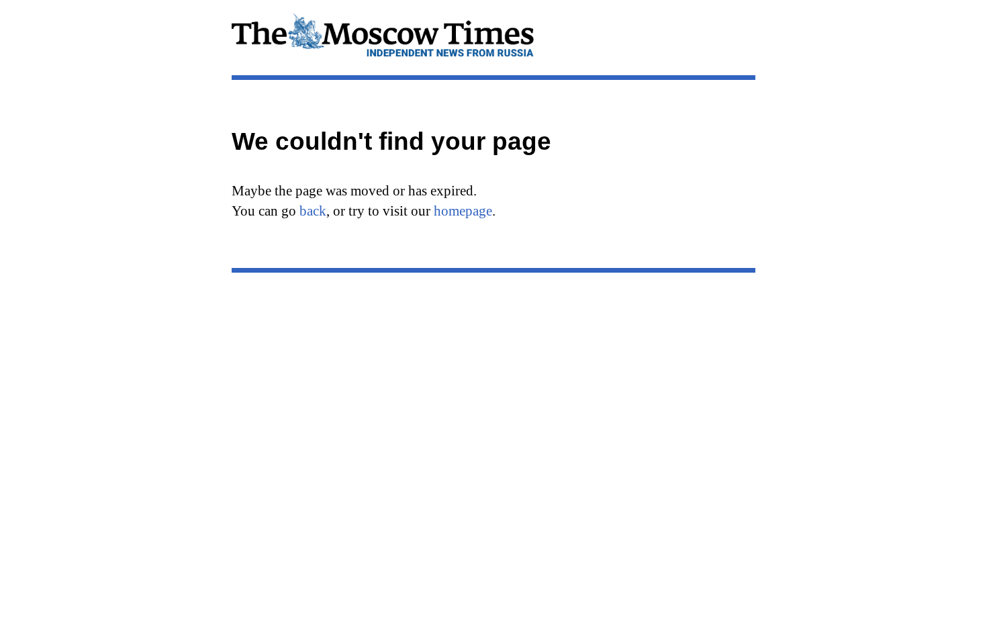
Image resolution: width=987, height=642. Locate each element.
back (312, 211)
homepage (463, 211)
